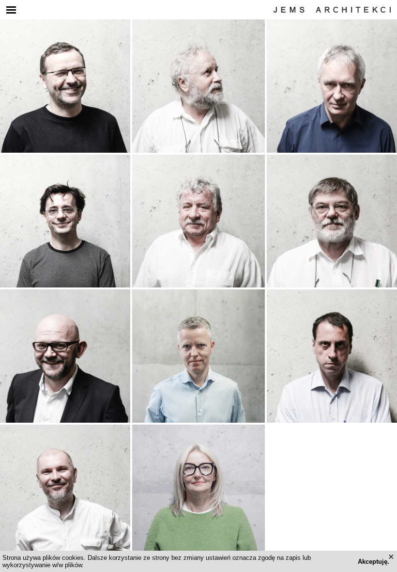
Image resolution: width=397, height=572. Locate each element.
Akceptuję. (373, 561)
